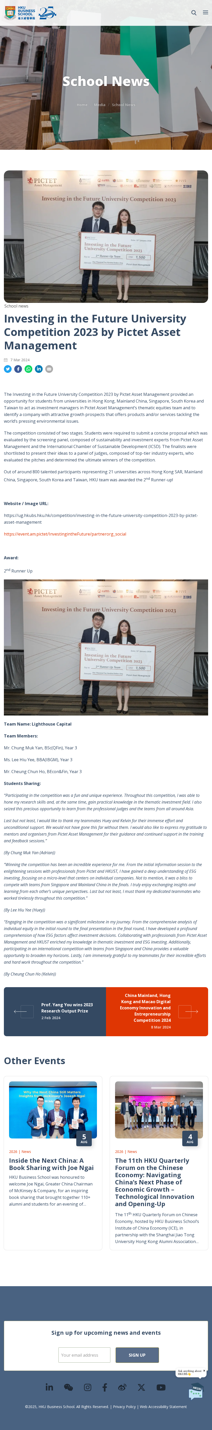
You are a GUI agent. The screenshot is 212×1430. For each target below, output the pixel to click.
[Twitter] (141, 1387)
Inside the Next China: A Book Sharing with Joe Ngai (51, 1164)
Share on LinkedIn (39, 369)
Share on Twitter (8, 369)
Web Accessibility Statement (163, 1406)
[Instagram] (88, 1387)
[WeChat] (69, 1387)
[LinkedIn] (50, 1387)
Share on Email (49, 369)
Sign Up (137, 1355)
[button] (193, 13)
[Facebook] (105, 1387)
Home (82, 104)
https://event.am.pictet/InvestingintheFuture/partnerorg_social (65, 534)
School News (123, 104)
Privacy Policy (124, 1406)
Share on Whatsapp (28, 369)
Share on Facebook (18, 369)
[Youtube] (161, 1387)
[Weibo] (122, 1387)
